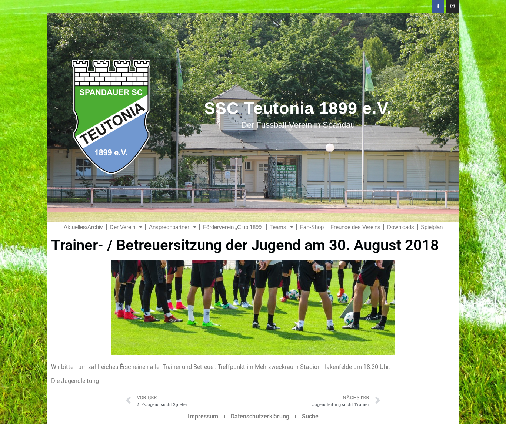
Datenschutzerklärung (260, 416)
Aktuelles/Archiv (83, 227)
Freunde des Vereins (355, 227)
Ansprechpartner (169, 227)
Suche (310, 416)
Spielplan (432, 227)
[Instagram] (452, 6)
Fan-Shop (312, 227)
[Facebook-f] (438, 6)
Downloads (400, 227)
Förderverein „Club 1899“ (233, 227)
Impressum (203, 416)
